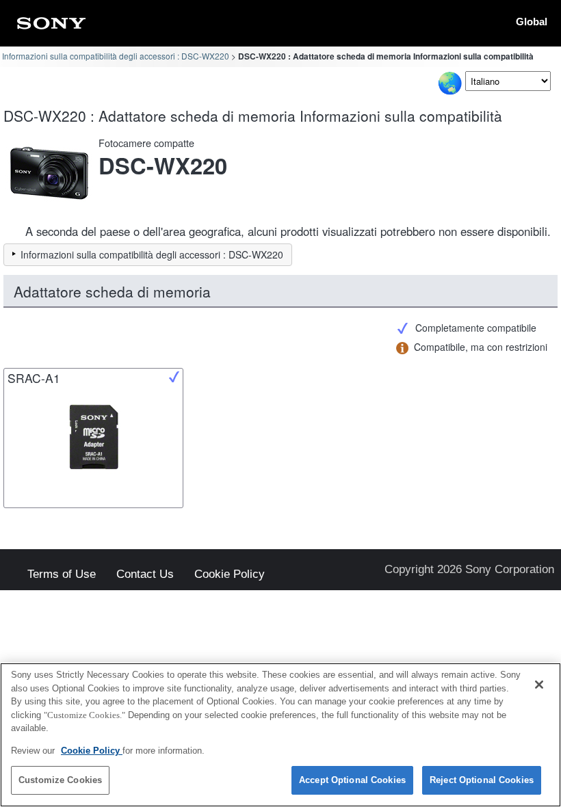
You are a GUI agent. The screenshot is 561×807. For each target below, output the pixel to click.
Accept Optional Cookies (352, 780)
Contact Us (145, 575)
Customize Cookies (60, 780)
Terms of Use (61, 575)
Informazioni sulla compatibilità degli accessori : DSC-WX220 (115, 56)
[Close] (539, 685)
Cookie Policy (229, 575)
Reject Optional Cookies (482, 780)
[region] (280, 735)
